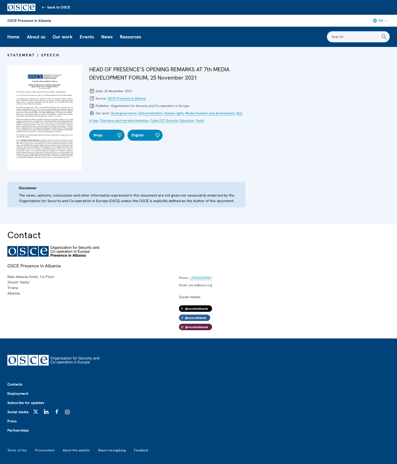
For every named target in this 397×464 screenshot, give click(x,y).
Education (187, 120)
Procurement (44, 450)
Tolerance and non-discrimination (124, 120)
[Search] (384, 36)
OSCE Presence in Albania (29, 20)
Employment (17, 393)
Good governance (124, 113)
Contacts (15, 384)
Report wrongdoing (112, 450)
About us (36, 37)
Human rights (174, 113)
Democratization (150, 113)
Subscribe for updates (25, 402)
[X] (35, 411)
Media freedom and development (210, 113)
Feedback (141, 450)
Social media (17, 412)
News (107, 37)
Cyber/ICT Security (164, 120)
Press (12, 421)
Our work (62, 37)
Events (87, 37)
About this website (76, 450)
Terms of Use (17, 450)
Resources (130, 37)
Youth (200, 120)
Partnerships (18, 430)
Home (13, 37)
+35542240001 (201, 278)
